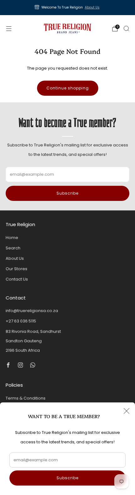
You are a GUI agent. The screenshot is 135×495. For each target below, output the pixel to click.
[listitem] (67, 7)
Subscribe (67, 478)
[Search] (126, 28)
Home (12, 238)
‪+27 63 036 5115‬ (21, 321)
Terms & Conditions (26, 398)
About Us (92, 7)
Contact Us (17, 279)
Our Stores (16, 269)
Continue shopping (67, 88)
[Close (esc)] (126, 410)
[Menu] (9, 29)
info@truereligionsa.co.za (32, 311)
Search (13, 248)
